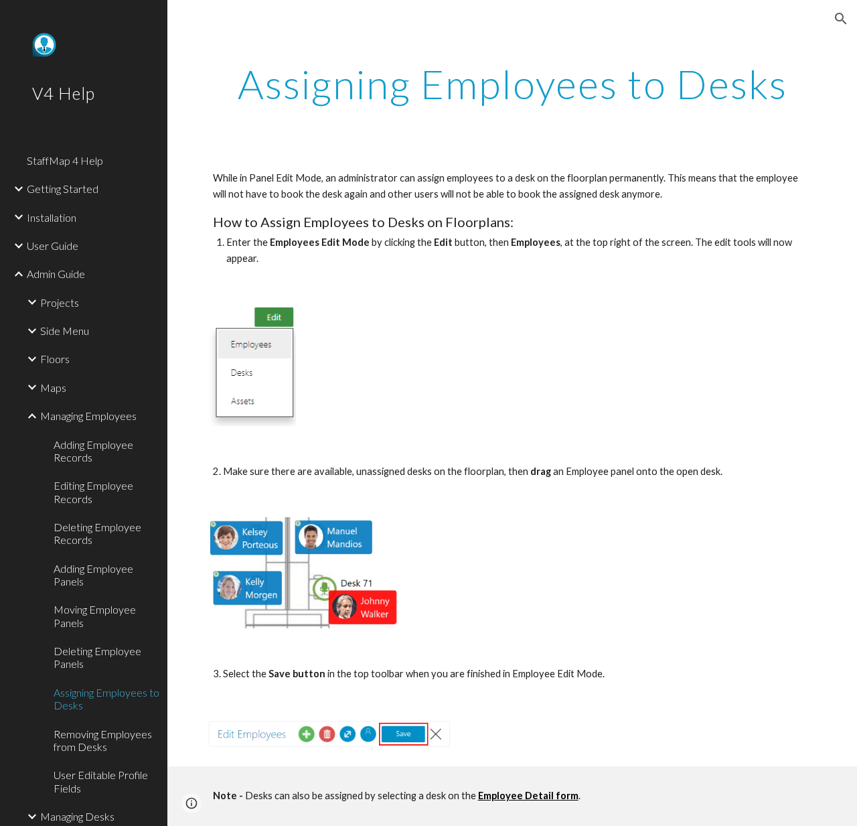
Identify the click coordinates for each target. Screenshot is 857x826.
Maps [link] (53, 387)
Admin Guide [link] (56, 273)
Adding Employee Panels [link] (93, 575)
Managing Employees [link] (88, 415)
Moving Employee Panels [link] (95, 615)
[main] (512, 83)
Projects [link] (59, 302)
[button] (841, 19)
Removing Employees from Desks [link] (103, 740)
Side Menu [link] (64, 330)
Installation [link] (51, 217)
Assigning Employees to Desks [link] (106, 698)
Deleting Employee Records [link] (97, 533)
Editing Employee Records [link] (93, 491)
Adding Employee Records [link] (93, 451)
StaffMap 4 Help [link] (65, 160)
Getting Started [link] (62, 188)
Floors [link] (55, 358)
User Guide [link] (52, 245)
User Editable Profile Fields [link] (101, 781)
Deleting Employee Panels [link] (97, 657)
